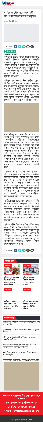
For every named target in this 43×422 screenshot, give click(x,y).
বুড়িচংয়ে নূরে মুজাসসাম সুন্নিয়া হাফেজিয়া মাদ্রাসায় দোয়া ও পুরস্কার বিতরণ (21, 323)
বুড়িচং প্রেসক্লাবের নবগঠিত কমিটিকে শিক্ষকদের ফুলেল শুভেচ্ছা (21, 330)
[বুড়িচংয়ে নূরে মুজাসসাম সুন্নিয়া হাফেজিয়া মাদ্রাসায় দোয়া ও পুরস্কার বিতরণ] (12, 269)
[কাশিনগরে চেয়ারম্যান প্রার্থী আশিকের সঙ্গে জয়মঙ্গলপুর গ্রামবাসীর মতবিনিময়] (12, 293)
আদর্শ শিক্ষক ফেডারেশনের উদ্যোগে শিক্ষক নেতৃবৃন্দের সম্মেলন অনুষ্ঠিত (21, 353)
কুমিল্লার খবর (8, 265)
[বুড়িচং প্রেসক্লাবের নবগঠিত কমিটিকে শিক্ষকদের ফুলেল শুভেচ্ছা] (31, 269)
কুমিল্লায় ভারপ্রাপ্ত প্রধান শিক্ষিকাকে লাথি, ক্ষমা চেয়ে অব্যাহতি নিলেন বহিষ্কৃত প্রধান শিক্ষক (19, 346)
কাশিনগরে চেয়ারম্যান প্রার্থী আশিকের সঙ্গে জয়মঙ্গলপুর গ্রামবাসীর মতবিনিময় (20, 338)
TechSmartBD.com (26, 420)
